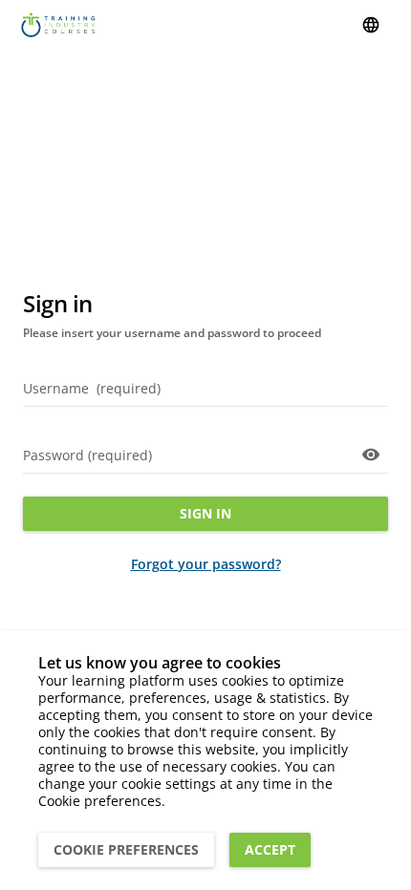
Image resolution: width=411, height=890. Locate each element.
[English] (371, 25)
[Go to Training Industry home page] (58, 25)
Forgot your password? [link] (206, 564)
